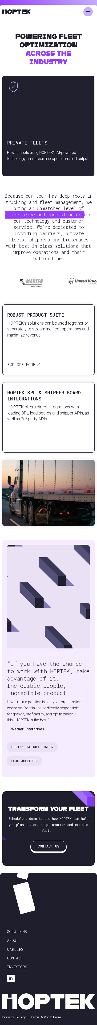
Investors (17, 966)
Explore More (21, 364)
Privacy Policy (14, 1017)
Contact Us (48, 846)
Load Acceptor (24, 761)
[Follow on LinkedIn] (11, 978)
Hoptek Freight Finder (32, 747)
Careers (15, 949)
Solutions (17, 931)
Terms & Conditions (46, 1017)
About (12, 940)
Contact (15, 957)
